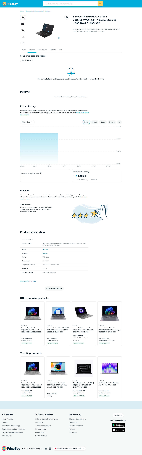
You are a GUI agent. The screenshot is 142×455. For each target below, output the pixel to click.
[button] (22, 43)
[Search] (100, 3)
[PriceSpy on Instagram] (50, 448)
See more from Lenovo (28, 281)
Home (22, 11)
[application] (71, 146)
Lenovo (45, 249)
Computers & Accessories (34, 11)
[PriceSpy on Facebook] (46, 448)
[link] (32, 323)
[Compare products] (66, 17)
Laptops (47, 11)
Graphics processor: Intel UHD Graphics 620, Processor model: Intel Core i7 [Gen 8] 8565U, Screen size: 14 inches (96, 30)
